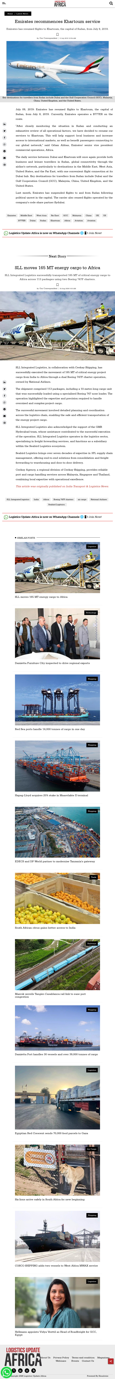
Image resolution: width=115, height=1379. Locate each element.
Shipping (92, 679)
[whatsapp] (4, 144)
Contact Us (88, 1360)
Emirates (11, 215)
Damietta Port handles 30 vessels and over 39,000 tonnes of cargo (56, 1054)
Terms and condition (83, 1357)
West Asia (42, 215)
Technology (91, 612)
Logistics (92, 546)
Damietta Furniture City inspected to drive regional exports (52, 663)
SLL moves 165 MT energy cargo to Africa (57, 267)
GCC (65, 215)
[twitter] (4, 131)
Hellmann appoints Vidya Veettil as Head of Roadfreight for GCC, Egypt (56, 1333)
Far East (55, 215)
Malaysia (76, 215)
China (88, 215)
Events (74, 1360)
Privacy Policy (61, 1357)
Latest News (22, 13)
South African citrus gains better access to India (45, 927)
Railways (91, 943)
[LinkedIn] (4, 124)
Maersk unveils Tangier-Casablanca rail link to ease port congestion (50, 995)
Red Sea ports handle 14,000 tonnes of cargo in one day (50, 729)
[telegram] (4, 151)
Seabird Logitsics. (56, 504)
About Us (45, 1357)
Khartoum (55, 220)
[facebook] (4, 137)
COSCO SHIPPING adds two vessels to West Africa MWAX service (56, 1265)
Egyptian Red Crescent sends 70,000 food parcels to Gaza (51, 1133)
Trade (93, 877)
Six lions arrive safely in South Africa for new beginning (50, 1199)
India (36, 499)
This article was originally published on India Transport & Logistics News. (62, 486)
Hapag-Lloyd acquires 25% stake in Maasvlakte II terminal (51, 795)
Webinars (61, 1360)
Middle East (26, 215)
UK (97, 215)
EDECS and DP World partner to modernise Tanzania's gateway (55, 861)
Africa (67, 220)
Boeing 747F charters (63, 499)
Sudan (43, 220)
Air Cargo (91, 1149)
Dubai (33, 220)
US (104, 215)
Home (10, 13)
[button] (57, 35)
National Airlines (99, 499)
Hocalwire (103, 1376)
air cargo (82, 499)
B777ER (21, 220)
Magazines (103, 1357)
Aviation (79, 220)
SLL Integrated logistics (18, 499)
